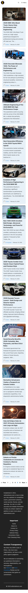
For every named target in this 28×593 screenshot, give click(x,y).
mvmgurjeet (8, 242)
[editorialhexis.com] (2, 2)
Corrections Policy (14, 535)
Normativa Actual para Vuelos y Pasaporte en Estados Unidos (11, 382)
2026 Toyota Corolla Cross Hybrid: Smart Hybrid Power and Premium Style (13, 264)
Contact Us (14, 528)
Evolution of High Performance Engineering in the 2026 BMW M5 (13, 182)
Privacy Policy (14, 530)
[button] (18, 2)
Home (14, 523)
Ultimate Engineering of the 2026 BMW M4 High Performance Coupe (13, 107)
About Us (14, 526)
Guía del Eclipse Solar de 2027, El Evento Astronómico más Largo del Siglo (13, 423)
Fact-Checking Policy (14, 537)
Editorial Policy (14, 533)
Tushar (7, 44)
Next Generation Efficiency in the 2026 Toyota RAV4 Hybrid (13, 143)
